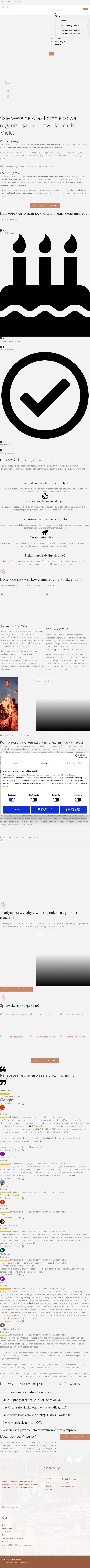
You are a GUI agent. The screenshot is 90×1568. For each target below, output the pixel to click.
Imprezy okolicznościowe (70, 34)
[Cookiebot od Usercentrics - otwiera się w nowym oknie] (77, 756)
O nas (57, 13)
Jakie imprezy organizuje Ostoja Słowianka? (31, 1400)
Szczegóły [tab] (45, 763)
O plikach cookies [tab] (74, 763)
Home (57, 10)
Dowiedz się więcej (44, 681)
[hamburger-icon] (85, 9)
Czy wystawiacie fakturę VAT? (22, 1422)
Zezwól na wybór (45, 810)
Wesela (63, 21)
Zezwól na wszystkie (73, 810)
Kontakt (58, 44)
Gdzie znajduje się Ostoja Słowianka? (27, 1392)
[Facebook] (7, 1498)
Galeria (58, 38)
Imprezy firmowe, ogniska (70, 30)
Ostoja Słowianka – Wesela (11, 1)
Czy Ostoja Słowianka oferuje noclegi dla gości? (34, 1407)
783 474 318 (7, 1528)
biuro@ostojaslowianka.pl (12, 1538)
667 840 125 (7, 1532)
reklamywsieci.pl (23, 1562)
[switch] (34, 799)
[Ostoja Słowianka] (20, 1507)
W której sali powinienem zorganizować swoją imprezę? (40, 1430)
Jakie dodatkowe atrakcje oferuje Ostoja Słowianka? (37, 1415)
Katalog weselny (72, 26)
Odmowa (16, 810)
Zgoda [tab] (15, 763)
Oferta (57, 16)
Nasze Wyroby (61, 41)
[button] (45, 103)
